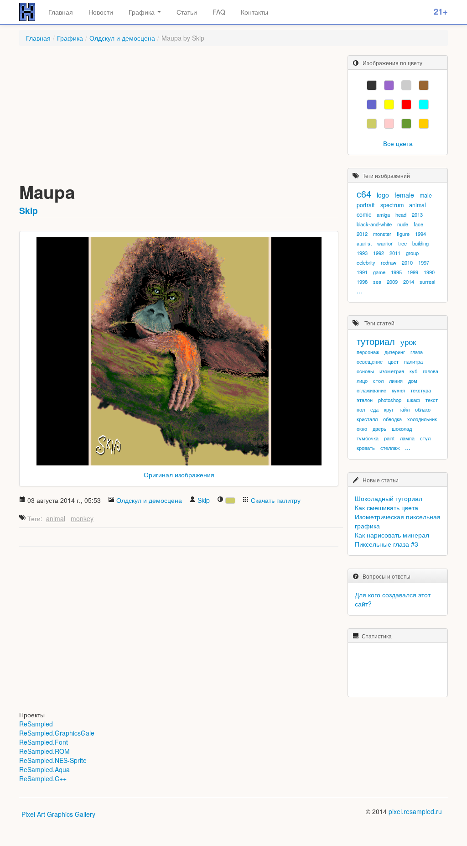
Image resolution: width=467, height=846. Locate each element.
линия (396, 380)
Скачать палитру (276, 500)
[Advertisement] (178, 119)
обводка (392, 419)
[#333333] (372, 85)
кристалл (367, 419)
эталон (365, 399)
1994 (420, 233)
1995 (396, 272)
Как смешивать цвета (386, 507)
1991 (362, 272)
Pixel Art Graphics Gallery (58, 814)
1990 (429, 272)
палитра (413, 361)
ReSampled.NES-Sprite (53, 760)
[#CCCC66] (372, 124)
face (418, 224)
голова (430, 371)
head (400, 214)
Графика (142, 11)
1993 (362, 252)
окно (362, 428)
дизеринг (394, 351)
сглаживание (371, 390)
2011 (394, 252)
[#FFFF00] (389, 104)
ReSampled (36, 723)
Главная (60, 11)
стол (378, 380)
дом (412, 380)
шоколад (402, 428)
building (420, 243)
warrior (385, 243)
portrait (366, 205)
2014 (408, 281)
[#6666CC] (372, 104)
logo (383, 194)
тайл (404, 409)
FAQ (219, 11)
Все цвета (398, 143)
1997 (423, 262)
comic (364, 214)
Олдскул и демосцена (122, 37)
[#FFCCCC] (389, 124)
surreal (427, 281)
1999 (412, 272)
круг (389, 409)
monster (382, 233)
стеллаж (390, 447)
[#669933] (406, 124)
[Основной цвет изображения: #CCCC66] (230, 500)
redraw (388, 262)
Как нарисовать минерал (392, 534)
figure (403, 233)
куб (413, 371)
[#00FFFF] (424, 104)
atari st (364, 243)
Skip (28, 210)
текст (431, 399)
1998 (362, 281)
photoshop (389, 399)
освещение (370, 361)
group (412, 252)
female (404, 194)
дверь (379, 428)
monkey (82, 518)
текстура (420, 390)
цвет (393, 361)
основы (365, 371)
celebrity (366, 262)
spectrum (392, 205)
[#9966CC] (389, 85)
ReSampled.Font (43, 742)
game (379, 272)
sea (377, 281)
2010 (407, 262)
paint (389, 438)
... (359, 290)
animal (55, 518)
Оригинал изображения (179, 474)
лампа (407, 438)
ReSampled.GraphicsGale (56, 732)
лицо (362, 380)
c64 (364, 193)
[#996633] (424, 85)
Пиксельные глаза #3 (386, 543)
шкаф (413, 399)
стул (425, 438)
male (426, 195)
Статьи (186, 11)
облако (423, 409)
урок (408, 341)
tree (402, 243)
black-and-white (374, 224)
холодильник (422, 419)
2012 (362, 233)
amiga (383, 214)
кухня (398, 390)
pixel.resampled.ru (415, 811)
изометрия (391, 371)
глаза (416, 351)
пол (361, 409)
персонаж (368, 351)
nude (402, 224)
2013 (417, 214)
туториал (376, 341)
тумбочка (368, 438)
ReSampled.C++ (43, 778)
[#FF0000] (406, 104)
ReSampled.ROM (44, 751)
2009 (392, 281)
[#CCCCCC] (406, 85)
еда (374, 409)
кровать (366, 447)
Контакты (254, 11)
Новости (100, 11)
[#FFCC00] (424, 124)
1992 (378, 252)
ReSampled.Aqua (44, 769)
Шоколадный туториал (388, 498)
